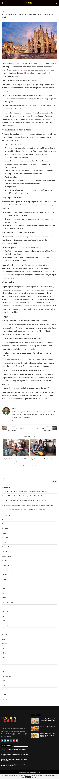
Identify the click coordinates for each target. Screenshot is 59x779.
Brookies (5, 528)
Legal (3, 621)
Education (5, 565)
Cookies (4, 551)
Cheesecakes (6, 547)
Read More (34, 777)
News (4, 639)
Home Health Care (8, 602)
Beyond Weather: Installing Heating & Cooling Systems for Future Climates (28, 505)
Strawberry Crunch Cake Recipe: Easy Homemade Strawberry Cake (24, 491)
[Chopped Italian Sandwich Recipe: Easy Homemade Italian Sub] (35, 728)
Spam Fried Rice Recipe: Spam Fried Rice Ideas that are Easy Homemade (48, 735)
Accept (28, 777)
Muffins (4, 634)
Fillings (4, 579)
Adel (4, 19)
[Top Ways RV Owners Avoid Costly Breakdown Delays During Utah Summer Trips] (16, 447)
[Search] (56, 3)
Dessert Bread (7, 556)
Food (3, 588)
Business (5, 537)
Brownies (5, 533)
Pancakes (5, 644)
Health (4, 593)
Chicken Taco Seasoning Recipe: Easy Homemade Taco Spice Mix (24, 500)
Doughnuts (5, 561)
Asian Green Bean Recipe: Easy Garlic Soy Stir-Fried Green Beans (24, 510)
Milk (3, 630)
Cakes (4, 542)
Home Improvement (8, 607)
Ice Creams (5, 611)
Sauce (4, 662)
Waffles (4, 699)
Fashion (4, 574)
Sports (4, 671)
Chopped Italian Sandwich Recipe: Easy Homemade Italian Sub (48, 727)
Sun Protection (7, 676)
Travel (4, 690)
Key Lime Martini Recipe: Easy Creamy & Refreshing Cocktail (23, 496)
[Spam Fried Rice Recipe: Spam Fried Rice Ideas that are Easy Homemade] (35, 735)
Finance (4, 584)
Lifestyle (5, 625)
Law (3, 616)
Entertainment (7, 570)
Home (4, 597)
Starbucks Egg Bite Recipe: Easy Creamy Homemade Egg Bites (48, 719)
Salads (4, 653)
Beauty (4, 524)
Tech (3, 681)
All (3, 519)
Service (4, 667)
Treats (4, 694)
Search (4, 479)
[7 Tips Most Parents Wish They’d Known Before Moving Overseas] (43, 447)
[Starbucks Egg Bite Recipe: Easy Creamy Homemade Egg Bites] (35, 721)
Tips (3, 685)
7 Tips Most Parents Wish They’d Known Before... (43, 459)
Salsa (3, 657)
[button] (5, 452)
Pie (3, 648)
